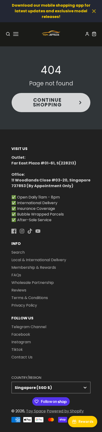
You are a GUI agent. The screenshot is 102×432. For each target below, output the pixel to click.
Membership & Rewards (33, 267)
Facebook (20, 334)
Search (18, 252)
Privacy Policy (24, 305)
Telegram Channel (28, 327)
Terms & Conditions (29, 297)
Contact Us (21, 357)
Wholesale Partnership (32, 282)
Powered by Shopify (65, 411)
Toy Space (36, 411)
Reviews (18, 290)
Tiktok (17, 349)
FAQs (16, 275)
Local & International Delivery (38, 260)
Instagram (21, 342)
